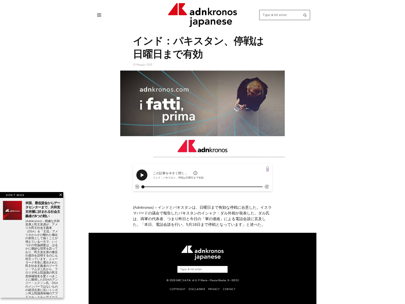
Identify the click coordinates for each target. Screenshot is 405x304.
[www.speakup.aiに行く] (267, 169)
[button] (305, 15)
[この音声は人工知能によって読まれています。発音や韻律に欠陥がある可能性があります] (195, 173)
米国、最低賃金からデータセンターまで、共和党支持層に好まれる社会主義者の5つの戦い (42, 209)
